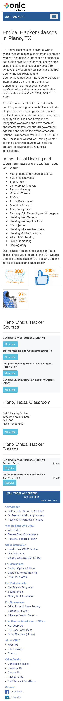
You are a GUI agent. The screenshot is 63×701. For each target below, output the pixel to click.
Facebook (16, 691)
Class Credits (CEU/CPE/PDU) (24, 557)
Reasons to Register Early (22, 538)
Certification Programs (20, 587)
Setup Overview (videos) (21, 634)
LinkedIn (16, 697)
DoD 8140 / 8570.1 (18, 610)
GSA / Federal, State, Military (24, 606)
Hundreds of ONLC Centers (23, 549)
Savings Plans (15, 591)
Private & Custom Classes (22, 615)
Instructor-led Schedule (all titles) (26, 511)
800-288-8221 (15, 16)
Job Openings (15, 649)
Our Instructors (16, 553)
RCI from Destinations (20, 630)
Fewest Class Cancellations (23, 534)
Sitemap (12, 653)
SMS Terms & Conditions (22, 681)
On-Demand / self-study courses (26, 515)
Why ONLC (14, 530)
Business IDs (15, 668)
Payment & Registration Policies (25, 519)
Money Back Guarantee (21, 596)
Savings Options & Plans (21, 568)
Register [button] (9, 468)
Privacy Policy (15, 676)
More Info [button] (10, 344)
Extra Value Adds (17, 577)
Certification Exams (18, 663)
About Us (13, 644)
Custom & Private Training (22, 572)
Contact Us (14, 672)
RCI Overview (15, 625)
